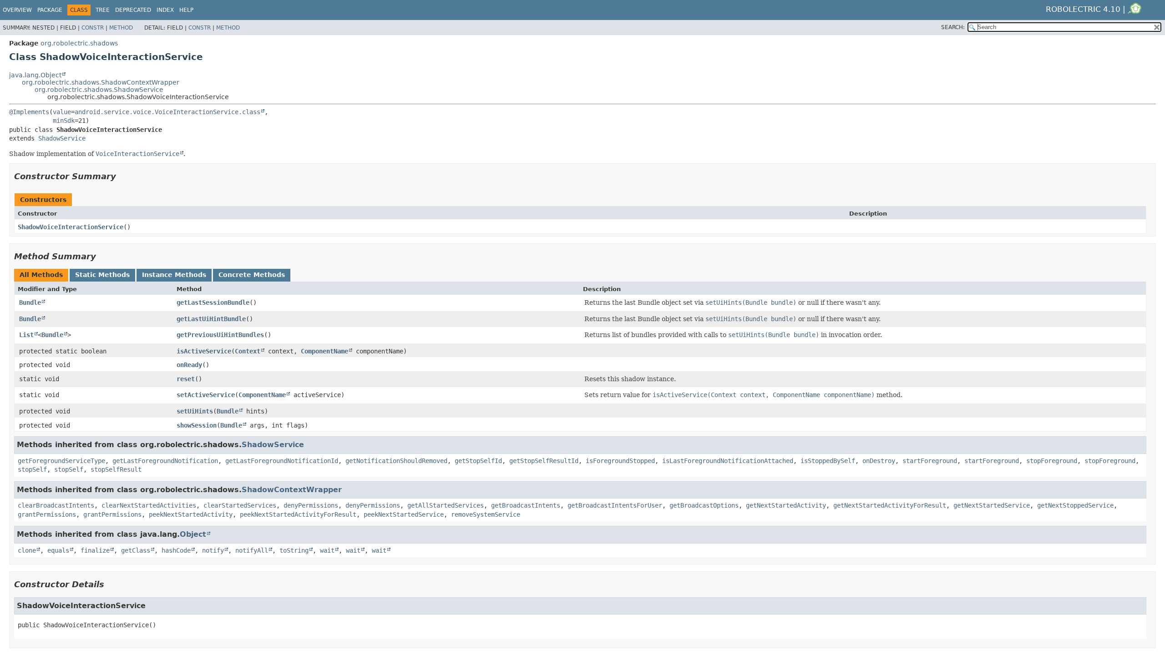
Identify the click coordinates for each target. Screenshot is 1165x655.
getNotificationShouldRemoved (396, 460)
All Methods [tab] (41, 274)
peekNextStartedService (404, 514)
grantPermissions (47, 514)
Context (247, 351)
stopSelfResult (116, 469)
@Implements (29, 112)
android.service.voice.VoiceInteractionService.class (167, 112)
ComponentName (324, 351)
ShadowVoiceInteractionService (70, 227)
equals (58, 550)
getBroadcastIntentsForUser (614, 505)
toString (294, 550)
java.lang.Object (35, 75)
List (26, 334)
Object (193, 534)
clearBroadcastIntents (56, 505)
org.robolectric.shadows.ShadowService (99, 89)
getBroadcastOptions (704, 505)
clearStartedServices (239, 505)
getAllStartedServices (445, 505)
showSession (197, 425)
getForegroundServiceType (61, 460)
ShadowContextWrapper (292, 489)
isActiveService (204, 351)
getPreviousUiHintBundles (220, 334)
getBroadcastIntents (525, 505)
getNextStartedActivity (786, 505)
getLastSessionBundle (213, 302)
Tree (103, 10)
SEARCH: (953, 27)
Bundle (30, 302)
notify (213, 550)
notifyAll (251, 550)
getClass (135, 550)
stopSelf (32, 469)
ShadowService (62, 138)
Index (165, 10)
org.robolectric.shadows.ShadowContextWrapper (100, 82)
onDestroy (878, 460)
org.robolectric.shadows (79, 43)
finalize (95, 550)
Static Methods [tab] (102, 274)
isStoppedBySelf (827, 460)
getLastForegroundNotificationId (281, 460)
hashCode (176, 550)
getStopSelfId (478, 460)
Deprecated (133, 10)
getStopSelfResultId (543, 460)
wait (327, 550)
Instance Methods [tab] (174, 274)
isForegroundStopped (620, 460)
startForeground (929, 460)
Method (121, 28)
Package (49, 10)
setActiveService (206, 394)
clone (27, 550)
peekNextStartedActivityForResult (298, 514)
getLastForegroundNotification (165, 460)
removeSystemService (485, 514)
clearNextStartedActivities (148, 505)
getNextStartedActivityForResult (889, 505)
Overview (17, 10)
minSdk (64, 120)
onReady (189, 364)
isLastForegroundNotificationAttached (727, 460)
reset (186, 379)
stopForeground (1051, 460)
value (62, 112)
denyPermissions (311, 505)
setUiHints (195, 411)
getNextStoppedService (1075, 505)
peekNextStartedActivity (191, 514)
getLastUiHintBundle (211, 318)
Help (186, 10)
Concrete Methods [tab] (251, 274)
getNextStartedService (991, 505)
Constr (92, 28)
